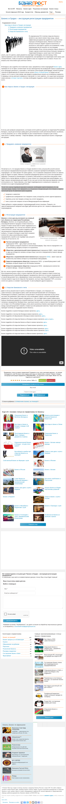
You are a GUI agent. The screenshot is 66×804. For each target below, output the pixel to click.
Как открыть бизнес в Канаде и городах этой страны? (22, 426)
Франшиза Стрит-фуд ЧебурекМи (19, 728)
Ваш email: (33, 387)
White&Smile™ (16, 737)
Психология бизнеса (9, 649)
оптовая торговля (17, 78)
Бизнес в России (20, 469)
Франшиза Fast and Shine (20, 768)
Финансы (19, 9)
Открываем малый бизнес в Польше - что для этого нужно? (23, 444)
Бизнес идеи (27, 9)
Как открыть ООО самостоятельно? (49, 639)
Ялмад (14, 776)
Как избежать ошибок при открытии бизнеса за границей (23, 453)
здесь (38, 311)
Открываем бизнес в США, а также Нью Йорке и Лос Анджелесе (53, 672)
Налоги (5, 642)
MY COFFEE (16, 760)
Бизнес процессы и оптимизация (13, 639)
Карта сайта (4, 799)
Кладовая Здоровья (18, 752)
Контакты (5, 802)
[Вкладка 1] (35, 724)
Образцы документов (41, 12)
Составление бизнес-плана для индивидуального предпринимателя (53, 664)
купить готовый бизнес (41, 72)
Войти (60, 2)
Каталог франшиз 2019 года (15, 12)
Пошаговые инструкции (40, 9)
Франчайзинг (7, 655)
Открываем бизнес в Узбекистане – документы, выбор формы (52, 648)
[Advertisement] (33, 108)
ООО (48, 257)
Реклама (58, 12)
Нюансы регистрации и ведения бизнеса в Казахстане (52, 417)
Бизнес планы (53, 9)
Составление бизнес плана (11, 653)
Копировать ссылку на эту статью (33, 384)
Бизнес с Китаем (50, 469)
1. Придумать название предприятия (20, 27)
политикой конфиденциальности (25, 626)
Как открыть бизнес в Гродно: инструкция (17, 25)
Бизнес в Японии (50, 460)
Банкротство (29, 12)
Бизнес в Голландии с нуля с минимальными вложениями (22, 516)
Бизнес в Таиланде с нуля (53, 505)
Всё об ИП (11, 9)
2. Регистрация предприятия (17, 29)
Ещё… (52, 12)
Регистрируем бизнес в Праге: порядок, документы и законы (22, 435)
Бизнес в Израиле (9, 496)
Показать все (49, 717)
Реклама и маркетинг (9, 651)
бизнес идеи (58, 66)
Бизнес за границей (9, 637)
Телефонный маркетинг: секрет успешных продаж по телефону (53, 695)
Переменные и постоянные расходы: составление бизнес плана (53, 679)
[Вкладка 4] (45, 724)
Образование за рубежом (11, 644)
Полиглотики (16, 745)
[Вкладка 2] (40, 724)
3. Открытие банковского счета (18, 31)
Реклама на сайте (14, 802)
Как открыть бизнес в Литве (53, 424)
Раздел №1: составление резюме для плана (52, 702)
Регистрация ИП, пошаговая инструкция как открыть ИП (53, 655)
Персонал (6, 646)
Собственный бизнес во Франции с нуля (16, 460)
